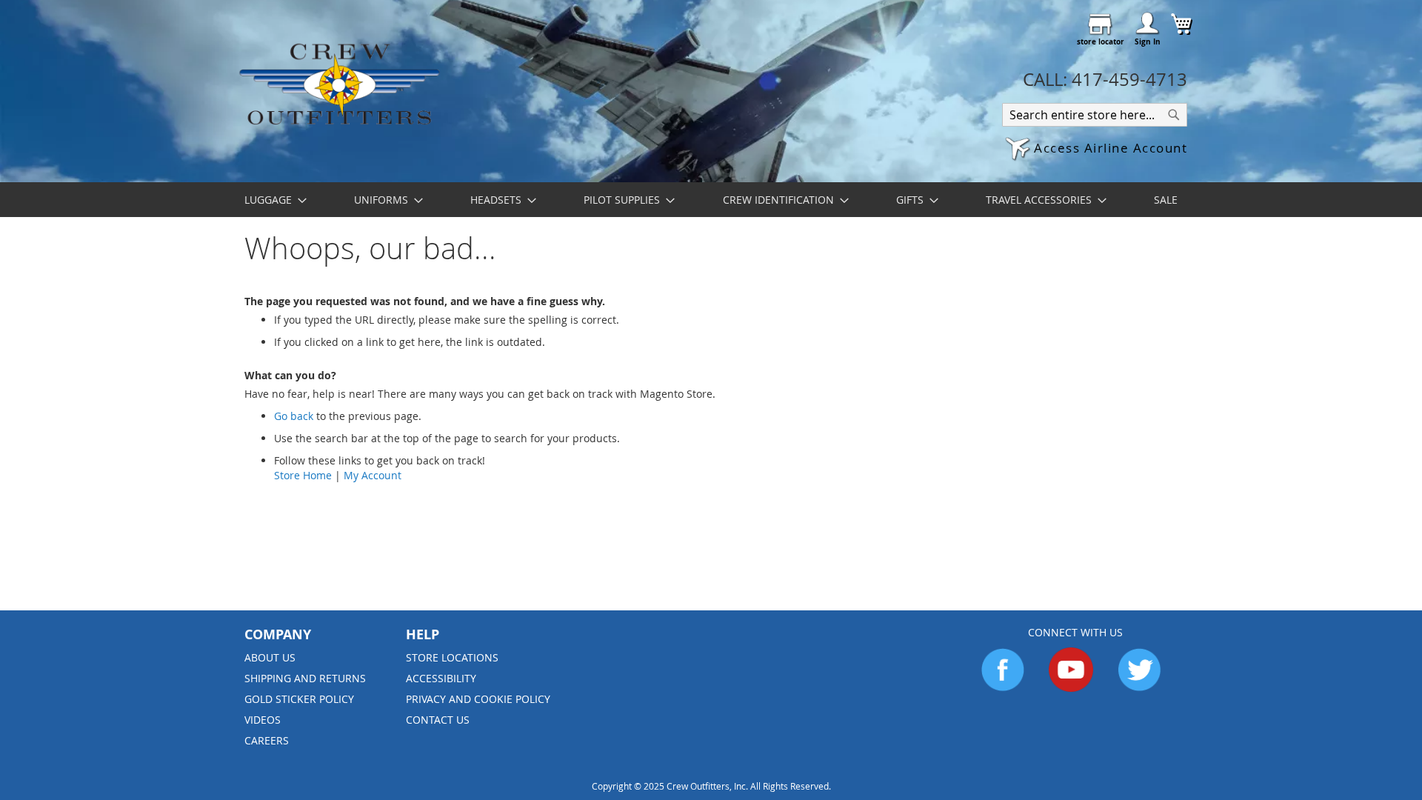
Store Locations (452, 657)
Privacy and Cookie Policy (478, 699)
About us (270, 657)
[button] (1096, 149)
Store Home (303, 475)
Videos (262, 720)
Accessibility (441, 678)
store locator (1100, 41)
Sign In (1148, 41)
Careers (266, 740)
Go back (293, 416)
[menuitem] (271, 199)
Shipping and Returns (305, 678)
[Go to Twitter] (1139, 688)
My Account (372, 475)
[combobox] (1094, 115)
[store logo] (339, 83)
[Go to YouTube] (1071, 688)
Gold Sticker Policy (299, 699)
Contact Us (438, 720)
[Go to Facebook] (1002, 688)
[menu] (711, 199)
